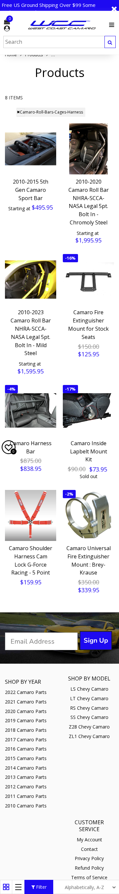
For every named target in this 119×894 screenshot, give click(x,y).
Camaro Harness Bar (31, 447)
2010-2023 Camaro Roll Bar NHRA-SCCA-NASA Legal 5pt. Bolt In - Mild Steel (31, 333)
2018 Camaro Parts (26, 730)
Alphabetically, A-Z (84, 887)
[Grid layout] (6, 887)
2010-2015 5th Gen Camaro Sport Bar (30, 190)
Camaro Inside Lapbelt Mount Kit (88, 451)
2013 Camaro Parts (26, 777)
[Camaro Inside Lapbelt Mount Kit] (88, 410)
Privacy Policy (89, 858)
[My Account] (7, 28)
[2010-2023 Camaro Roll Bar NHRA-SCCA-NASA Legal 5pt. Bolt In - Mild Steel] (30, 279)
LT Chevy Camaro (89, 698)
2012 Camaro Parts (26, 786)
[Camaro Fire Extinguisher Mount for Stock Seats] (88, 279)
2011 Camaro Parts (26, 796)
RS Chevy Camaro (89, 708)
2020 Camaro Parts (26, 711)
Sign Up (96, 640)
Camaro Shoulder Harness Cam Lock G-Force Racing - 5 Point (30, 560)
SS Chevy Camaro (89, 717)
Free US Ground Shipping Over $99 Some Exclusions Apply (49, 8)
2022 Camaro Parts (26, 692)
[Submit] (110, 42)
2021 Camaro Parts (26, 702)
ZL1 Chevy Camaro (89, 736)
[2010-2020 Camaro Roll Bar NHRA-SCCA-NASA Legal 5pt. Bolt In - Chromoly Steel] (88, 148)
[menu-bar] (110, 25)
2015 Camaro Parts (26, 758)
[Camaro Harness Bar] (30, 410)
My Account (89, 839)
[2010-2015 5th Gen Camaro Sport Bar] (30, 148)
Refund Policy (89, 868)
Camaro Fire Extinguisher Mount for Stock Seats (88, 324)
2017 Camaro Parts (26, 739)
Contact (89, 849)
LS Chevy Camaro (89, 689)
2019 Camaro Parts (26, 720)
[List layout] (18, 887)
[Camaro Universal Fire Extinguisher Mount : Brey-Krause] (88, 515)
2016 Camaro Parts (26, 749)
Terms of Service (89, 877)
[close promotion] (114, 8)
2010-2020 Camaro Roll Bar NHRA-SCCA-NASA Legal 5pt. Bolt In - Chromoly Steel (88, 202)
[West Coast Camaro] (62, 25)
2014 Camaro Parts (26, 768)
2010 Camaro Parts (26, 806)
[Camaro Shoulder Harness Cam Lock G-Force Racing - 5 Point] (30, 515)
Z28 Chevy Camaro (89, 727)
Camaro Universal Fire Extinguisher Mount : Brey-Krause (88, 560)
